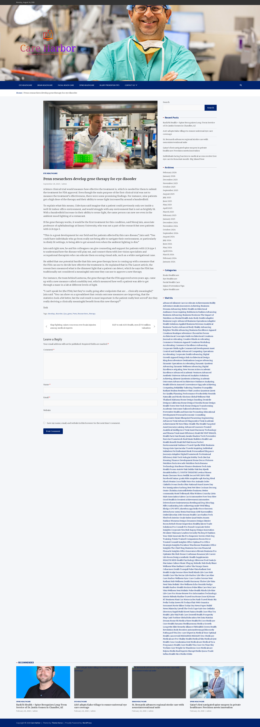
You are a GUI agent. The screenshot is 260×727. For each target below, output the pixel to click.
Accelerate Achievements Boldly (200, 303)
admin (64, 184)
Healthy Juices (199, 524)
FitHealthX (199, 627)
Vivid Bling (205, 505)
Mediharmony (190, 624)
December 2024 (170, 222)
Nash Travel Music (204, 599)
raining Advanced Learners (190, 427)
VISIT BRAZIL (210, 433)
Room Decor (205, 539)
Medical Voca (209, 642)
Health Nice (174, 654)
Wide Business (207, 445)
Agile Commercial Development (194, 348)
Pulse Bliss (197, 587)
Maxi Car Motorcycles (185, 599)
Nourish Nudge (205, 584)
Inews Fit (179, 602)
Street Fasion (189, 611)
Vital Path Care (181, 614)
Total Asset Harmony (194, 430)
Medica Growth (204, 624)
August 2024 (169, 236)
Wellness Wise (169, 566)
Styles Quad (191, 518)
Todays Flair (190, 602)
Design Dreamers (187, 521)
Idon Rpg (209, 503)
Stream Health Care (191, 515)
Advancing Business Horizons (186, 315)
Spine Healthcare (86, 85)
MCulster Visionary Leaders (176, 533)
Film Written (196, 493)
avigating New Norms (183, 369)
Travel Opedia (193, 445)
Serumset (167, 605)
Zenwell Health (195, 614)
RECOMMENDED (26, 662)
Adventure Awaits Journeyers (176, 306)
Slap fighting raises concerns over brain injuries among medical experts (73, 326)
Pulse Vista (194, 569)
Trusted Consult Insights (174, 542)
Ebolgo (166, 508)
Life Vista (211, 581)
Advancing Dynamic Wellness (177, 366)
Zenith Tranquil (180, 569)
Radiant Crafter (183, 566)
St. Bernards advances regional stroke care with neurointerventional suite (158, 706)
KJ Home (211, 596)
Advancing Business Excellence (193, 330)
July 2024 (167, 240)
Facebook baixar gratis (173, 478)
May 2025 (167, 204)
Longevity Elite (170, 627)
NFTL (177, 508)
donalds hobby (170, 472)
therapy (92, 313)
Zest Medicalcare (194, 642)
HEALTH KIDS (169, 560)
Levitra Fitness (204, 472)
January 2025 (169, 219)
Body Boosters (180, 630)
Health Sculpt (169, 572)
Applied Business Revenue (191, 324)
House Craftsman (188, 554)
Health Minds (200, 590)
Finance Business (193, 466)
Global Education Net (190, 617)
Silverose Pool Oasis (204, 560)
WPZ (198, 475)
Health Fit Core (199, 621)
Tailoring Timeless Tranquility (198, 387)
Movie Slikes (178, 605)
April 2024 (168, 251)
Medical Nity (198, 639)
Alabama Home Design (182, 400)
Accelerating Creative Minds (183, 339)
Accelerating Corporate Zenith (177, 354)
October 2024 (169, 229)
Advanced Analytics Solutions (195, 375)
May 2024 (167, 247)
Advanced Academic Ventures (187, 372)
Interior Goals (178, 518)
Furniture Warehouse (190, 545)
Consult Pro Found (185, 527)
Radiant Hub (169, 581)
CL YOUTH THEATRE (187, 472)
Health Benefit (169, 442)
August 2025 (169, 194)
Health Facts (169, 436)
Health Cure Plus (204, 611)
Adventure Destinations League (187, 360)
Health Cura (168, 642)
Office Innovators (188, 551)
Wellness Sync (182, 578)
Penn (75, 313)
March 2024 (168, 254)
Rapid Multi (177, 611)
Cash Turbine (174, 617)
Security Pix (195, 533)
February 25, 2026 (23, 711)
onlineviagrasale (191, 505)
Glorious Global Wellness (194, 397)
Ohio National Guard (193, 484)
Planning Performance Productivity (190, 393)
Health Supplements (198, 557)
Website (47, 410)
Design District (203, 521)
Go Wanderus (189, 648)
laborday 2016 (175, 515)
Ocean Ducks (177, 484)
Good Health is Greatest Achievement (180, 499)
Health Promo (169, 469)
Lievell (180, 608)
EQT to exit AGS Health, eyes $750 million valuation (131, 326)
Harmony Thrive (198, 581)
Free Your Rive (209, 496)
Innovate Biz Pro (181, 536)
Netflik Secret (189, 475)
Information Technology (205, 593)
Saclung (183, 487)
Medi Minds (193, 572)
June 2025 (167, 201)
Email (46, 397)
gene (70, 313)
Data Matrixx (207, 617)
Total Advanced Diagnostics (186, 421)
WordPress (87, 723)
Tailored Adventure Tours (195, 409)
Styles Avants (203, 518)
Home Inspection (184, 524)
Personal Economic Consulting (191, 415)
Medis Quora (201, 651)
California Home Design (182, 403)
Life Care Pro (169, 593)
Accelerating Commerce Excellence (180, 345)
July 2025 (167, 197)
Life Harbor (190, 575)
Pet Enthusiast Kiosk (182, 451)
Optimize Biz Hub (171, 554)
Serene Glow (182, 572)
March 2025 (168, 212)
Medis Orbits (186, 654)
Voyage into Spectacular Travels (178, 448)
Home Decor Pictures (203, 460)
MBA (187, 478)
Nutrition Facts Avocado (174, 463)
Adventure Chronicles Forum (195, 333)
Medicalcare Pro (170, 639)
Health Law (207, 439)
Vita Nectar (179, 575)
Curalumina (180, 642)
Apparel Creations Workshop (196, 342)
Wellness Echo (191, 584)
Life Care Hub (206, 572)
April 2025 (167, 208)
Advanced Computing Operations (197, 351)
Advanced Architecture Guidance (188, 381)
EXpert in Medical (195, 633)
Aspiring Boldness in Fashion (192, 312)
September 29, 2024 (51, 184)
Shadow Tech (198, 436)
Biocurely (209, 630)
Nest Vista (167, 584)
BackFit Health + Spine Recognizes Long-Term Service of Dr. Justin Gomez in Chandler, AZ (41, 706)
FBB (208, 475)
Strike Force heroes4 (203, 508)
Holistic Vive (178, 584)
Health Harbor (170, 587)
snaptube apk (196, 478)
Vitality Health (185, 639)
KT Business (168, 599)
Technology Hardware (173, 466)
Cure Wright (176, 648)
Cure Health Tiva (188, 645)
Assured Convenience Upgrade (191, 384)
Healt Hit (199, 433)
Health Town (169, 406)
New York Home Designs (187, 406)
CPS (172, 508)
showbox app (186, 508)
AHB (198, 512)
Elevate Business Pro (207, 551)
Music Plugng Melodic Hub (193, 563)
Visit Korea (191, 442)
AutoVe (180, 469)
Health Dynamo (175, 624)
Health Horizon (184, 587)
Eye (65, 313)
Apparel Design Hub (180, 357)
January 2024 (169, 261)
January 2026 (169, 176)
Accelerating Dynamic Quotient (198, 363)
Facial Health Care (66, 85)
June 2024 (167, 244)
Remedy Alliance (185, 627)
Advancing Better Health (182, 309)
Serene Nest (207, 578)
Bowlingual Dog (197, 503)
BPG (203, 475)
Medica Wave (185, 621)
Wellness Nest (174, 590)
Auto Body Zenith (197, 318)
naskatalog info (175, 505)
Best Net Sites (193, 487)
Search (166, 102)
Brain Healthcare (45, 85)
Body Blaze (211, 563)
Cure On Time (203, 645)
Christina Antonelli (178, 490)
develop (51, 313)
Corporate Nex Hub (180, 530)
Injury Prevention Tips (109, 85)
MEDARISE (186, 636)
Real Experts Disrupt (185, 651)
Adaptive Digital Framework (185, 454)
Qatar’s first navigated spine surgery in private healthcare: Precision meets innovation (215, 706)
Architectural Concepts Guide (177, 336)
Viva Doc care (180, 633)
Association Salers (176, 496)
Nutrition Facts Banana (196, 463)
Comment (48, 349)
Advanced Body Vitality (189, 327)
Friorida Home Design (204, 403)
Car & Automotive (194, 496)
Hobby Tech (196, 457)
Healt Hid (181, 442)
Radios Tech (207, 515)
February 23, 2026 (81, 711)
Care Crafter (195, 578)
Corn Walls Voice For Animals (189, 481)
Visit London (194, 390)
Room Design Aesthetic (178, 557)
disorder (59, 313)
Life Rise (211, 590)
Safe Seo (202, 608)
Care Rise (209, 575)
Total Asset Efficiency (184, 433)
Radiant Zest (205, 569)
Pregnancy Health (171, 645)
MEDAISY (196, 636)
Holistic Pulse (187, 590)
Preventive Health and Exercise (177, 412)
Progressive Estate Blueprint (176, 418)
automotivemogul (196, 630)
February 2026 (170, 172)
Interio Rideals (170, 596)
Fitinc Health (189, 424)
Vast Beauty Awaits (183, 436)
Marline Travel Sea (186, 596)
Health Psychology (185, 560)
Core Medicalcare (204, 648)
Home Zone (200, 596)
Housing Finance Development (177, 460)
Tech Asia (206, 466)
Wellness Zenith (182, 581)
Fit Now (179, 424)
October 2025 (169, 187)
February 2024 (170, 258)
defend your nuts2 (171, 512)
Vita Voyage (196, 566)
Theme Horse (57, 723)
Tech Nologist (184, 457)
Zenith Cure (168, 575)
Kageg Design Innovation (202, 530)
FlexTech (167, 518)
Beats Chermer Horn (173, 475)
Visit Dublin (188, 469)
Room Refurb (169, 524)
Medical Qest (210, 639)
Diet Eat (206, 457)
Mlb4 (165, 505)
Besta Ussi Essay (188, 512)
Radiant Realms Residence (175, 390)
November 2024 (170, 226)
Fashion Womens (171, 521)
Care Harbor (169, 578)
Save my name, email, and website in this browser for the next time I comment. (83, 423)
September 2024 (170, 233)
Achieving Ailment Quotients (176, 378)
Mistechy (172, 608)
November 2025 (170, 183)
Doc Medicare (207, 636)
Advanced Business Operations (192, 321)
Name (47, 384)
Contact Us (130, 85)
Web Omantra (202, 602)
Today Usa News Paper (195, 605)
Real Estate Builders (192, 439)
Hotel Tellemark (182, 493)
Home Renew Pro (184, 593)
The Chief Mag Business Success (186, 548)
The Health (201, 424)
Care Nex (206, 587)
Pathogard (168, 633)
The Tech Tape (191, 608)
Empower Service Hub (200, 536)
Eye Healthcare (25, 85)
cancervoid (175, 636)
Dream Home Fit (170, 621)
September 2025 (170, 190)
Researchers (83, 313)
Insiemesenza (183, 503)
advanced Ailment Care (174, 303)
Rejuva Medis (169, 651)
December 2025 (170, 179)
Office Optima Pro (195, 542)
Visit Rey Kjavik (202, 469)
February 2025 (169, 215)
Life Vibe (201, 575)
